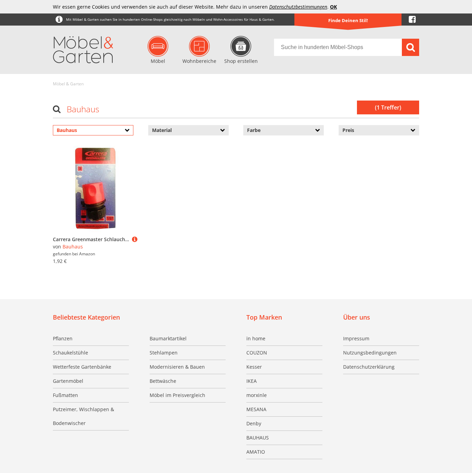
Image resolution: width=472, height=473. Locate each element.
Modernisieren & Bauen (177, 366)
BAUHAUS (257, 437)
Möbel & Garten (68, 84)
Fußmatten (65, 395)
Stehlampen (164, 352)
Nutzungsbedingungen (370, 352)
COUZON (256, 352)
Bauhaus (73, 246)
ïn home (255, 338)
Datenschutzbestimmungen (298, 6)
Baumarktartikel (168, 338)
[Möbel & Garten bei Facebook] (412, 19)
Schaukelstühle (70, 352)
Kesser (254, 366)
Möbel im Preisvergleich (177, 395)
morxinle (256, 395)
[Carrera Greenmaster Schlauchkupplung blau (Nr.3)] (135, 239)
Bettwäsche (163, 381)
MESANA (256, 409)
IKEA (251, 381)
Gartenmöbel (68, 381)
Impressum (356, 338)
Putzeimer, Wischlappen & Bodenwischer (83, 416)
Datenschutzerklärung (369, 366)
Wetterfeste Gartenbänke (82, 366)
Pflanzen (63, 338)
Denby (253, 423)
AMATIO (255, 451)
